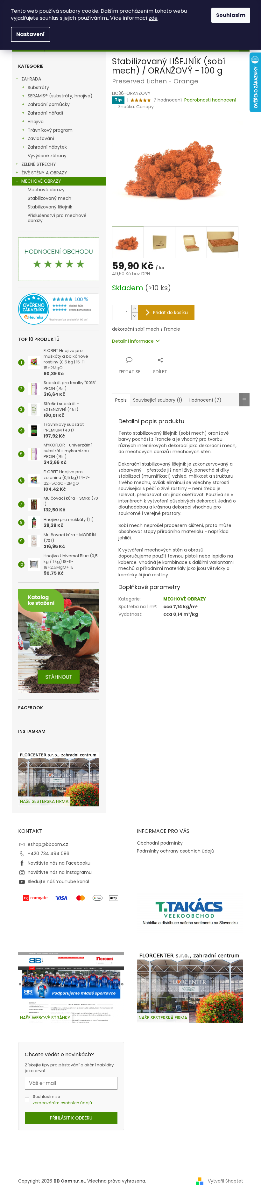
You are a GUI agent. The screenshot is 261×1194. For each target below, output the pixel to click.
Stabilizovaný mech (49, 198)
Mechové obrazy (46, 189)
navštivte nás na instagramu (60, 872)
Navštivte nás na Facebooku (59, 863)
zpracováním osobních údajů (62, 1103)
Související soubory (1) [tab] (157, 400)
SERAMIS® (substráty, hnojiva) (60, 96)
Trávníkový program (50, 130)
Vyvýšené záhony (47, 155)
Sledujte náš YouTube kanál (58, 881)
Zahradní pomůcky (49, 104)
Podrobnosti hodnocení (210, 100)
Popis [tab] (121, 400)
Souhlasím (230, 15)
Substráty (38, 87)
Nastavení (30, 34)
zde (153, 18)
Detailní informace (133, 341)
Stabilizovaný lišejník (50, 207)
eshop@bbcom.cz (48, 844)
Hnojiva (36, 121)
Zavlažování (41, 138)
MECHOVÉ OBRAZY (41, 181)
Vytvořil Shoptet (225, 1180)
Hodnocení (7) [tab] (205, 400)
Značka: (136, 106)
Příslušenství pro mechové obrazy (57, 218)
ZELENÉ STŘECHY (38, 164)
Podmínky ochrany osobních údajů (175, 851)
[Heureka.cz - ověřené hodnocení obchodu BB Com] (58, 309)
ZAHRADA (31, 79)
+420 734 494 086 (48, 853)
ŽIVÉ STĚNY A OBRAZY (44, 173)
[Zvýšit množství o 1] (134, 309)
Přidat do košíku (170, 312)
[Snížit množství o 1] (134, 316)
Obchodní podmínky (160, 843)
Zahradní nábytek (47, 147)
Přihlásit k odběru (71, 1118)
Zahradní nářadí (45, 113)
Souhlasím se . (63, 1100)
